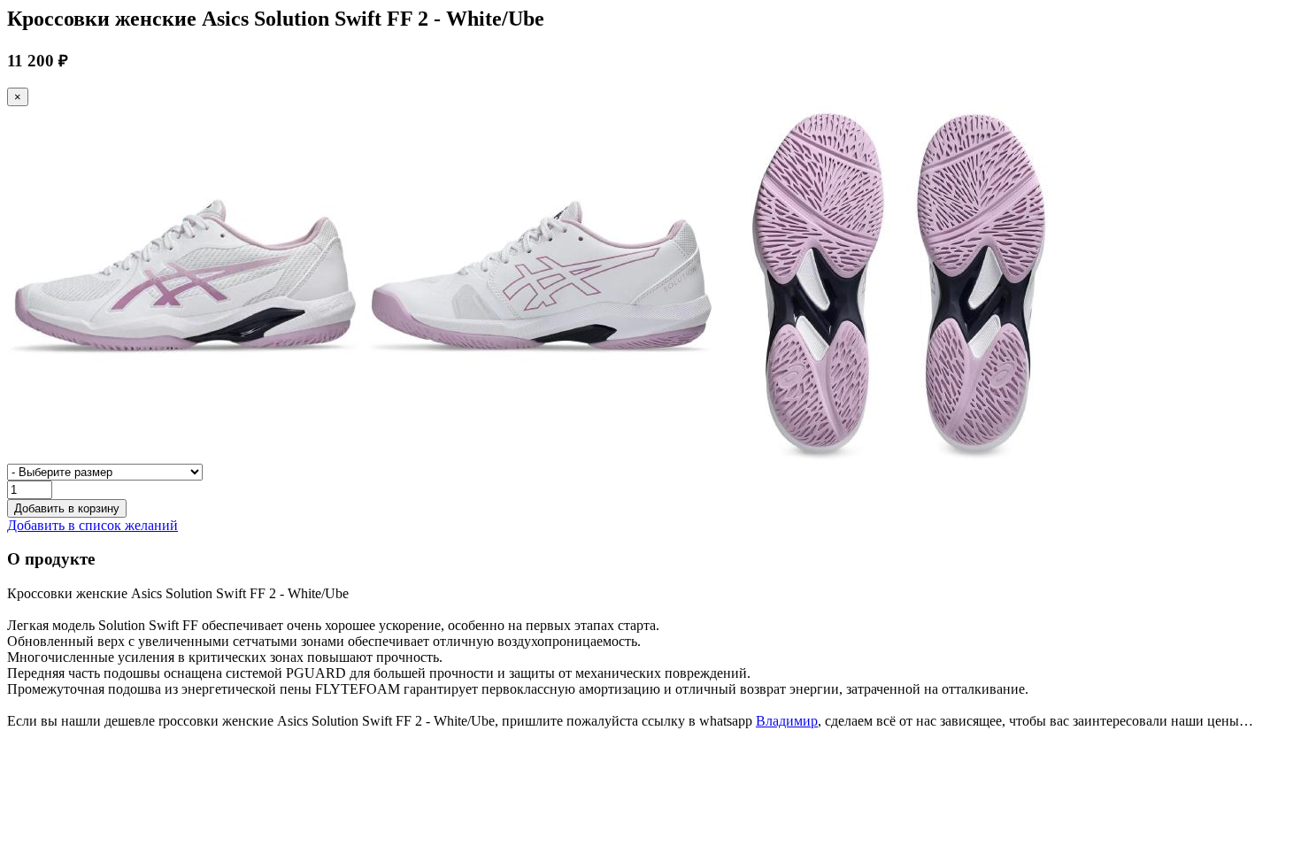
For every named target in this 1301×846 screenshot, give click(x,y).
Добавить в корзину (66, 508)
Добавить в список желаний (92, 525)
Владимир (787, 720)
